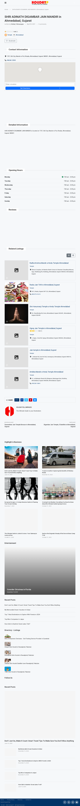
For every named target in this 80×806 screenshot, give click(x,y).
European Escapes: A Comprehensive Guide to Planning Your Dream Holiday (21, 503)
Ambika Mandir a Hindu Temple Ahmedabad (46, 372)
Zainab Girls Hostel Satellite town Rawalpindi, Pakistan (22, 663)
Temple (32, 266)
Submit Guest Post (5, 802)
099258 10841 (36, 383)
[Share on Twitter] (26, 399)
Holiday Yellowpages (17, 24)
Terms (2, 799)
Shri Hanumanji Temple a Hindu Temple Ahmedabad (50, 306)
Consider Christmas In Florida (19, 589)
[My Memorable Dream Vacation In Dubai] (10, 752)
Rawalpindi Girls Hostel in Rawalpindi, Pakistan (19, 655)
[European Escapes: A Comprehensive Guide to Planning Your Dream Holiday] (21, 488)
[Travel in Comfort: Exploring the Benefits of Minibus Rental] (58, 457)
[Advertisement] (40, 104)
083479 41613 (36, 294)
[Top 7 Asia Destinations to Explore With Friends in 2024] (10, 764)
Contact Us (28, 799)
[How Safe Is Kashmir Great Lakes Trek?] (10, 788)
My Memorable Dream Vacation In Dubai (17, 610)
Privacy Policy (10, 799)
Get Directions (25, 88)
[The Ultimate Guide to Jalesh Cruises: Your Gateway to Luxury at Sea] (21, 520)
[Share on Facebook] (22, 399)
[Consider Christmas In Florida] (40, 571)
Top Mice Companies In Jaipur (14, 619)
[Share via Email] (35, 399)
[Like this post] (17, 399)
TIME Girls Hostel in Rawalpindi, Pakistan (17, 672)
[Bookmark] (7, 278)
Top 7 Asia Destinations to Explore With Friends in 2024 (22, 614)
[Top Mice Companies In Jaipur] (10, 776)
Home (6, 9)
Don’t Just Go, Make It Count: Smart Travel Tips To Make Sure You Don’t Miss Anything (32, 605)
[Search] (74, 3)
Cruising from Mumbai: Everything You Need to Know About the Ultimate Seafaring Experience (58, 503)
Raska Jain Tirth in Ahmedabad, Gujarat (45, 285)
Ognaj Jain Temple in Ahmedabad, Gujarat (46, 328)
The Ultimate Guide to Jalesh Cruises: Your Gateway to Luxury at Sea (21, 534)
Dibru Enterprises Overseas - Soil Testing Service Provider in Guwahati (27, 639)
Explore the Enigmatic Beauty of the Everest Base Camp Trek (58, 534)
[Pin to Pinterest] (30, 399)
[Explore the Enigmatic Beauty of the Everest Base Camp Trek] (58, 520)
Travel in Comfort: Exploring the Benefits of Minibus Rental (57, 471)
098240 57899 (11, 60)
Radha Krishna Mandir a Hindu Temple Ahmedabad (49, 263)
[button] (6, 571)
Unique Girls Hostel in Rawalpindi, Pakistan (18, 647)
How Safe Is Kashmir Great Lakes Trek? (17, 624)
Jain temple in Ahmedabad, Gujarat (43, 350)
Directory (20, 799)
